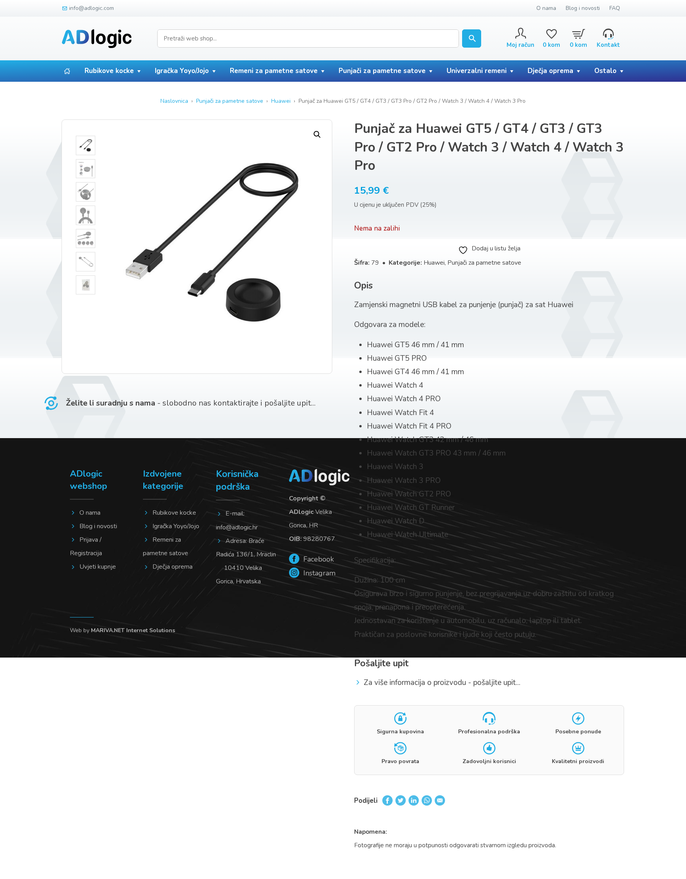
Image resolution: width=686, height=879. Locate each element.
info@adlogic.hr (237, 527)
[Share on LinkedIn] (413, 800)
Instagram (318, 573)
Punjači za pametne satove (382, 70)
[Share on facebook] (387, 800)
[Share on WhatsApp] (426, 800)
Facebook (317, 559)
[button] (317, 134)
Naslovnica (174, 101)
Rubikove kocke (109, 70)
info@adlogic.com (91, 8)
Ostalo (605, 70)
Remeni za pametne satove (274, 70)
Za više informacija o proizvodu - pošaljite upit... (442, 682)
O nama (546, 8)
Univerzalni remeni (477, 70)
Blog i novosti (583, 8)
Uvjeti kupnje (97, 566)
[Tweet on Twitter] (400, 800)
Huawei (281, 101)
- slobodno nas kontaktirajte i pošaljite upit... (191, 403)
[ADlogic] (96, 38)
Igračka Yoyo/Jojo (182, 70)
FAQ (614, 8)
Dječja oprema (550, 70)
